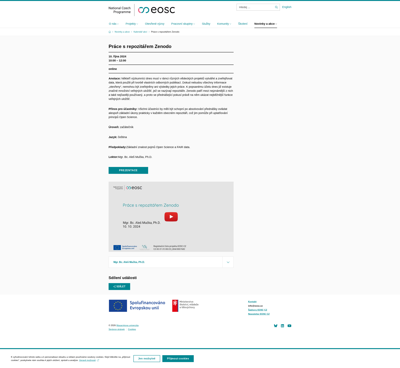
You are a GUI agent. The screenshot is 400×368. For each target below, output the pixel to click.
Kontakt (252, 301)
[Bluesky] (275, 325)
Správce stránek (117, 329)
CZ (265, 310)
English (286, 7)
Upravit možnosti (87, 360)
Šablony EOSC (256, 310)
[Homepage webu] (142, 10)
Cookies (132, 329)
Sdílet (120, 286)
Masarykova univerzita (127, 325)
